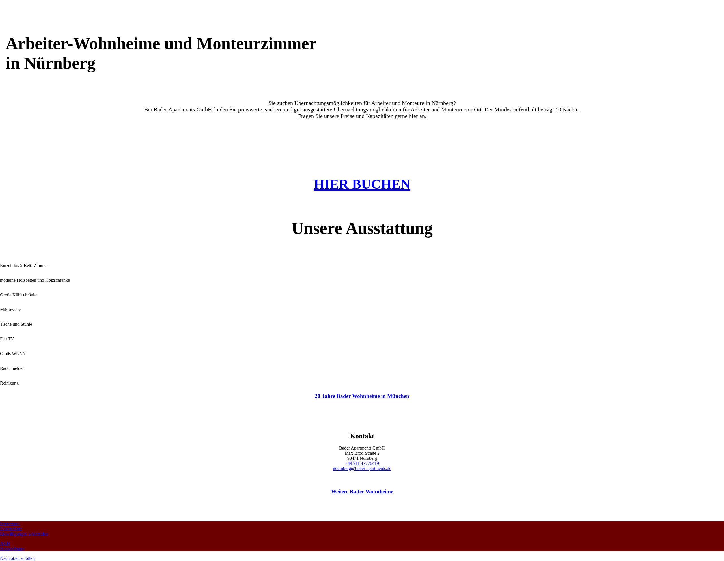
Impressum (10, 523)
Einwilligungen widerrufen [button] (24, 534)
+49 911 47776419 (362, 463)
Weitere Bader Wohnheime (362, 492)
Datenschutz (11, 529)
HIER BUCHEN (362, 183)
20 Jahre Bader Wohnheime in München (362, 396)
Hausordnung (12, 548)
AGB (5, 543)
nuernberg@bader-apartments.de (362, 468)
